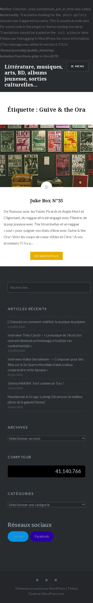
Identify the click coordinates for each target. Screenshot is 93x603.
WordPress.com (53, 594)
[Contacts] (37, 580)
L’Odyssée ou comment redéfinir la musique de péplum (46, 322)
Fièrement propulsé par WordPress (40, 588)
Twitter (17, 536)
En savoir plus (46, 256)
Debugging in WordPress (36, 38)
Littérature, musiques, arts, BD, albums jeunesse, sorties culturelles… (34, 75)
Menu (79, 66)
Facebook (42, 536)
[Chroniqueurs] (46, 580)
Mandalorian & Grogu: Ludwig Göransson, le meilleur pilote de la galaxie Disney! (45, 399)
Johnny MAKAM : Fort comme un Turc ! (36, 383)
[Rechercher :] (49, 287)
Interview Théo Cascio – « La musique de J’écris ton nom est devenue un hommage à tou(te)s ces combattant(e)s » (44, 340)
